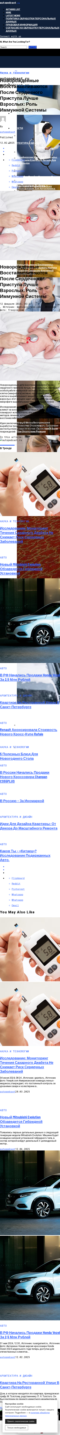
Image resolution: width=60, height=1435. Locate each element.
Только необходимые (16, 1428)
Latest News (13, 15)
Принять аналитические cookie (20, 1421)
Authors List (13, 9)
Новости (17, 128)
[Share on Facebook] (33, 866)
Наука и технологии (24, 113)
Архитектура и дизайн (26, 143)
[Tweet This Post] (33, 869)
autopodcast (7, 131)
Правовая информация (22, 24)
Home (8, 12)
